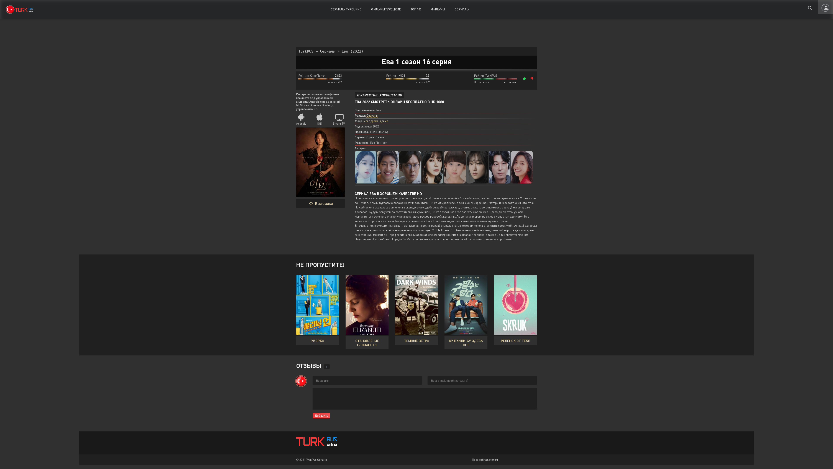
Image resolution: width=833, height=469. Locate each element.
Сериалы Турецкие (346, 9)
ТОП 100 (416, 9)
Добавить (321, 415)
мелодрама (371, 121)
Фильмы (438, 9)
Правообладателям (485, 459)
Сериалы (462, 9)
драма (384, 121)
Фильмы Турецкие (386, 9)
